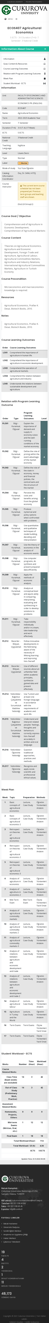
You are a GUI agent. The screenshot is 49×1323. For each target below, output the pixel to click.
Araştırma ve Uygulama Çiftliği (15, 1234)
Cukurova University (15, 2)
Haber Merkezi (9, 1238)
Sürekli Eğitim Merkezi (12, 1231)
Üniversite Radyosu (11, 1227)
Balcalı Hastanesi (10, 1223)
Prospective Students (34, 2)
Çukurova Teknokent (11, 1242)
